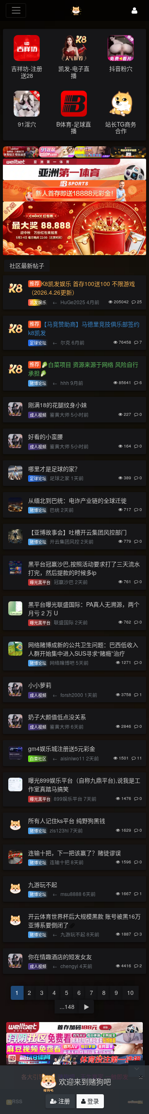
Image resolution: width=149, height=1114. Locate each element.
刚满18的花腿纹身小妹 (57, 405)
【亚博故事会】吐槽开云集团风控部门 (77, 532)
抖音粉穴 (120, 68)
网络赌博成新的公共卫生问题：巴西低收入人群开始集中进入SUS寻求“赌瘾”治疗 (83, 648)
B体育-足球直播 (73, 127)
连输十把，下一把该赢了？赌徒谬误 (74, 853)
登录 (92, 1101)
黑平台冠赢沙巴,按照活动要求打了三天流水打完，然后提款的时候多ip (84, 568)
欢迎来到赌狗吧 (85, 1081)
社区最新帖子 (27, 265)
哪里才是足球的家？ (54, 468)
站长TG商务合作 (120, 127)
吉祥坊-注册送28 (26, 72)
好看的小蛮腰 (45, 436)
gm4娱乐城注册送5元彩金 (61, 748)
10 (130, 992)
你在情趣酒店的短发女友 (60, 956)
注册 (63, 1101)
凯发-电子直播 (73, 72)
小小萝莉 (39, 685)
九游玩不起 (42, 884)
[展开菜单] (16, 10)
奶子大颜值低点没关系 (57, 717)
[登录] (134, 10)
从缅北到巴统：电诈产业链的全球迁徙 (77, 500)
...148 (67, 1006)
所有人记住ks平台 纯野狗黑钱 (66, 820)
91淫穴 (27, 124)
